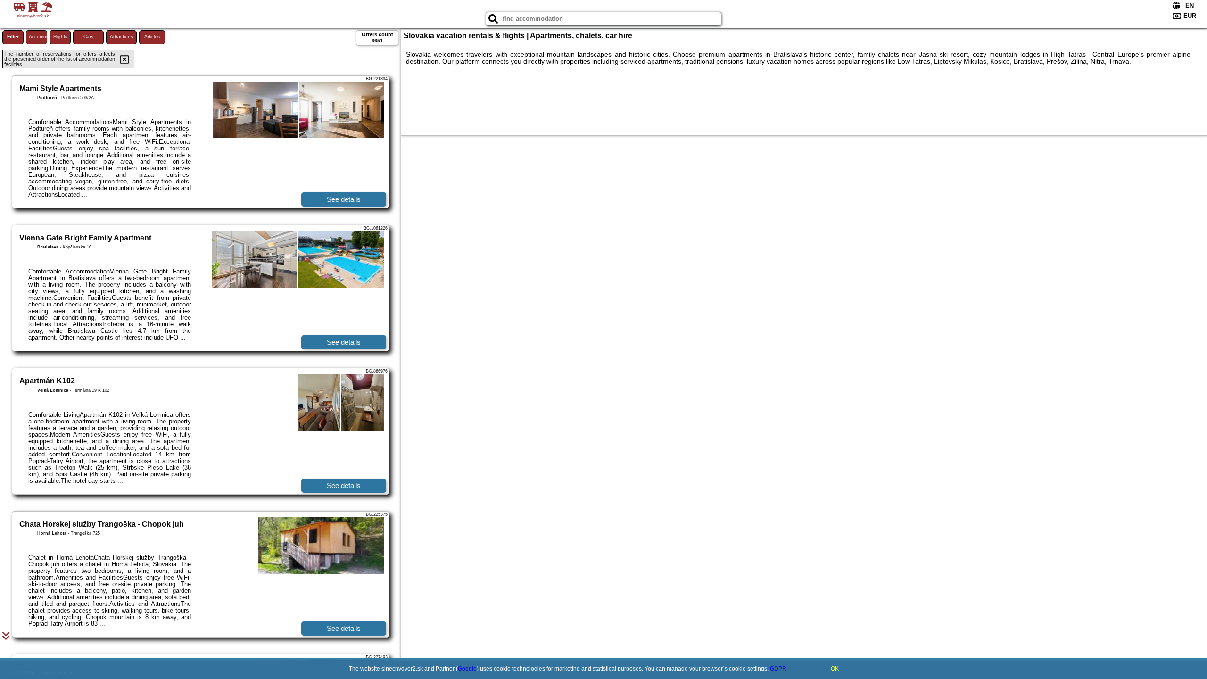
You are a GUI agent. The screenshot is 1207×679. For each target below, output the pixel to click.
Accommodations (38, 36)
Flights (60, 36)
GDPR (778, 668)
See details (344, 199)
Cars (88, 36)
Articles (152, 36)
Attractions (121, 36)
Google (467, 668)
